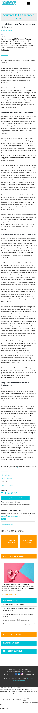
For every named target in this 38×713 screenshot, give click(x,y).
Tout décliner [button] (17, 699)
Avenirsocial (14, 468)
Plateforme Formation (10, 541)
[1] (31, 70)
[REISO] (9, 3)
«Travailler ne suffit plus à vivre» (13, 604)
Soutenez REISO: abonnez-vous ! (19, 16)
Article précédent (8, 485)
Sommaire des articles (7, 524)
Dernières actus (10, 600)
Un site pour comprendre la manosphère (16, 620)
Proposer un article (12, 651)
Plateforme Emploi (28, 541)
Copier (4, 519)
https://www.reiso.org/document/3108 (11, 516)
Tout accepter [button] (5, 699)
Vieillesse (6, 475)
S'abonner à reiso (11, 643)
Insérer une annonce (13, 635)
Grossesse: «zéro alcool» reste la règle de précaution (19, 624)
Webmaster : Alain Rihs (19, 680)
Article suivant (8, 478)
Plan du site (30, 679)
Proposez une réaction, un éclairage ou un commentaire (15, 504)
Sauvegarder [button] (4, 708)
